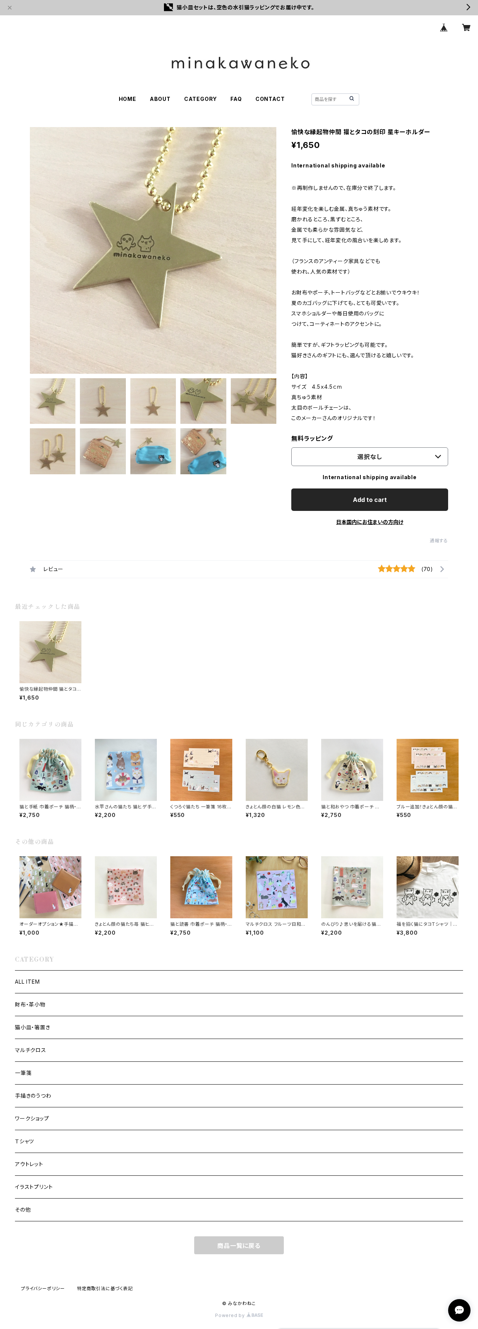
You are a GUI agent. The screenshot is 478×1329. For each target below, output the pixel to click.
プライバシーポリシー (43, 1288)
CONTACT (270, 99)
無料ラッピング (312, 438)
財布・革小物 (30, 1004)
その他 (23, 1209)
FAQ (236, 99)
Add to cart (370, 499)
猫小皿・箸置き (32, 1027)
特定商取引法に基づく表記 (105, 1288)
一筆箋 (23, 1073)
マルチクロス (30, 1050)
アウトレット (29, 1164)
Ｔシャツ (24, 1141)
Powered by (230, 1315)
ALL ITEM (27, 981)
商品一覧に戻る (239, 1245)
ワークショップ (32, 1118)
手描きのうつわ (33, 1095)
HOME (127, 99)
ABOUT (160, 99)
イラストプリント (34, 1187)
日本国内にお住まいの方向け (369, 522)
